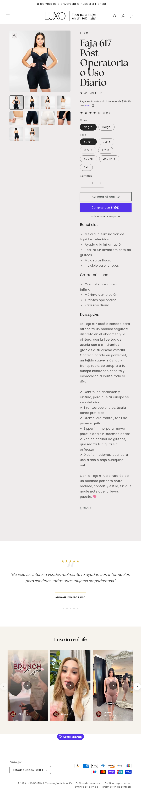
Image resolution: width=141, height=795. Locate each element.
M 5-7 (90, 151)
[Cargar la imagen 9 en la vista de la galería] (16, 134)
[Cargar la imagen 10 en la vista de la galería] (32, 134)
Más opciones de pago (105, 216)
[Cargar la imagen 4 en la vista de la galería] (64, 103)
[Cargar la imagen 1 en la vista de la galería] (16, 103)
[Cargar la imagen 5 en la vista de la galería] (16, 118)
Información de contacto (117, 786)
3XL (86, 167)
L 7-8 (105, 150)
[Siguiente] (137, 686)
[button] (8, 16)
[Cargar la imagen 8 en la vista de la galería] (64, 118)
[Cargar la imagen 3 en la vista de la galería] (48, 103)
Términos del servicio (85, 786)
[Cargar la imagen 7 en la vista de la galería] (48, 118)
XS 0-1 (88, 142)
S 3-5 (107, 142)
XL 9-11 (88, 159)
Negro (88, 127)
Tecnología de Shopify (58, 783)
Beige (106, 127)
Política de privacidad (118, 783)
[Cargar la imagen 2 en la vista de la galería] (32, 103)
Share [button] (87, 508)
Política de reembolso (88, 783)
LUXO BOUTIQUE (36, 783)
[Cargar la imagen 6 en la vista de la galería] (32, 118)
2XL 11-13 (109, 159)
